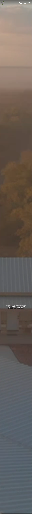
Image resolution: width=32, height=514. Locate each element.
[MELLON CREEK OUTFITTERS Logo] (2, 2)
